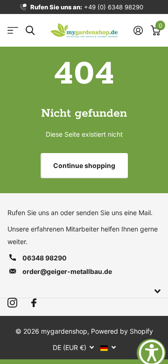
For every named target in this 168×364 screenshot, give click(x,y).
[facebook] (33, 303)
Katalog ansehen (12, 31)
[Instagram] (12, 303)
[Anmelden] (138, 30)
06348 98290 (44, 258)
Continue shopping (84, 165)
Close (84, 292)
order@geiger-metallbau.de (67, 271)
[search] (30, 30)
